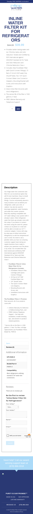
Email (8, 427)
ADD (18, 109)
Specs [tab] (8, 343)
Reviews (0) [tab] (10, 347)
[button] (3, 7)
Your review (10, 410)
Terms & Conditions (14, 511)
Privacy (21, 511)
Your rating (10, 404)
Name (8, 420)
